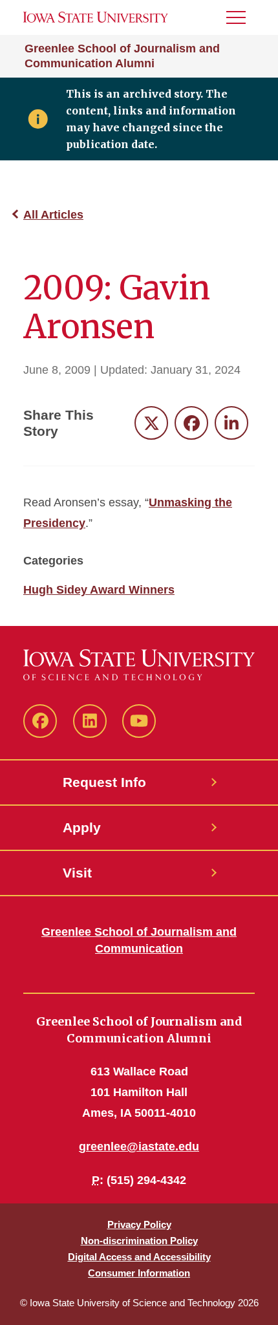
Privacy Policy (139, 1224)
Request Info (104, 782)
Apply (82, 827)
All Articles (53, 214)
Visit (77, 872)
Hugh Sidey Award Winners (99, 589)
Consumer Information (139, 1272)
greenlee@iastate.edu (139, 1146)
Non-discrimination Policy (139, 1240)
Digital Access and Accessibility (139, 1256)
